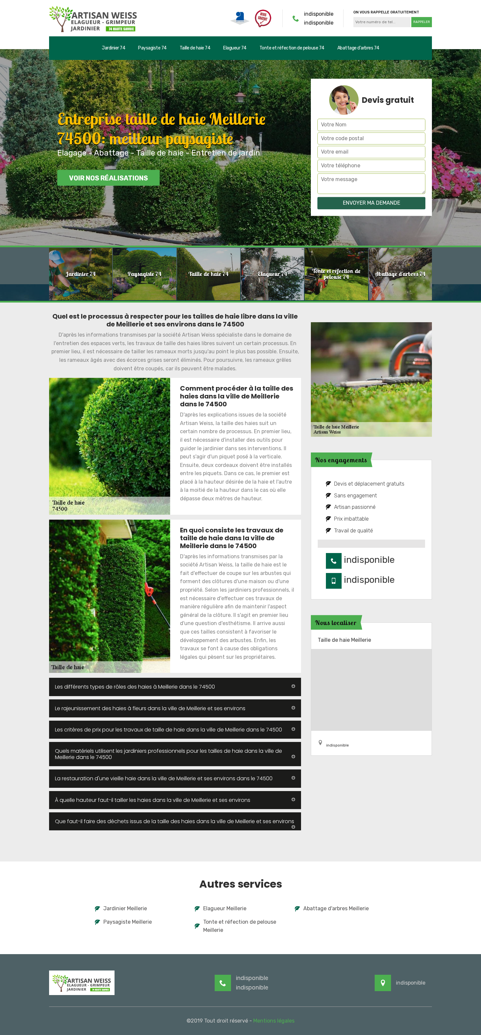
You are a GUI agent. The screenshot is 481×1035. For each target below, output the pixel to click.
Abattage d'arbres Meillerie (336, 908)
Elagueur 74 (234, 48)
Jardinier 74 (113, 48)
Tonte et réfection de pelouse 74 (291, 48)
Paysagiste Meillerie (127, 922)
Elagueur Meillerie (224, 908)
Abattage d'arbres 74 (358, 48)
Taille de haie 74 (195, 48)
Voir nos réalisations (108, 178)
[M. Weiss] (93, 18)
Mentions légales (273, 1021)
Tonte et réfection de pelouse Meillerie (239, 926)
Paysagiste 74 (152, 48)
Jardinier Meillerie (125, 908)
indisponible (318, 14)
